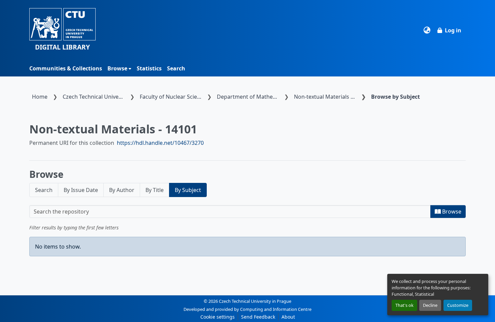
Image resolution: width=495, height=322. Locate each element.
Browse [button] (117, 68)
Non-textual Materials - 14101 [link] (326, 96)
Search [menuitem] (176, 68)
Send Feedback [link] (258, 317)
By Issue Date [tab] (81, 190)
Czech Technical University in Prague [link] (95, 96)
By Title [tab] (154, 190)
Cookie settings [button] (217, 317)
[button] (62, 30)
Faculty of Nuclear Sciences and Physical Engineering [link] (172, 96)
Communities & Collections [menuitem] (65, 68)
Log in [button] (453, 30)
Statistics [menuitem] (149, 68)
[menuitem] (119, 68)
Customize (457, 305)
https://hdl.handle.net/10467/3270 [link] (160, 143)
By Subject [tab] (188, 190)
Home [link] (39, 96)
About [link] (288, 317)
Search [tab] (44, 190)
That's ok (404, 305)
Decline (430, 305)
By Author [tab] (121, 190)
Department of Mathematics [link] (249, 96)
